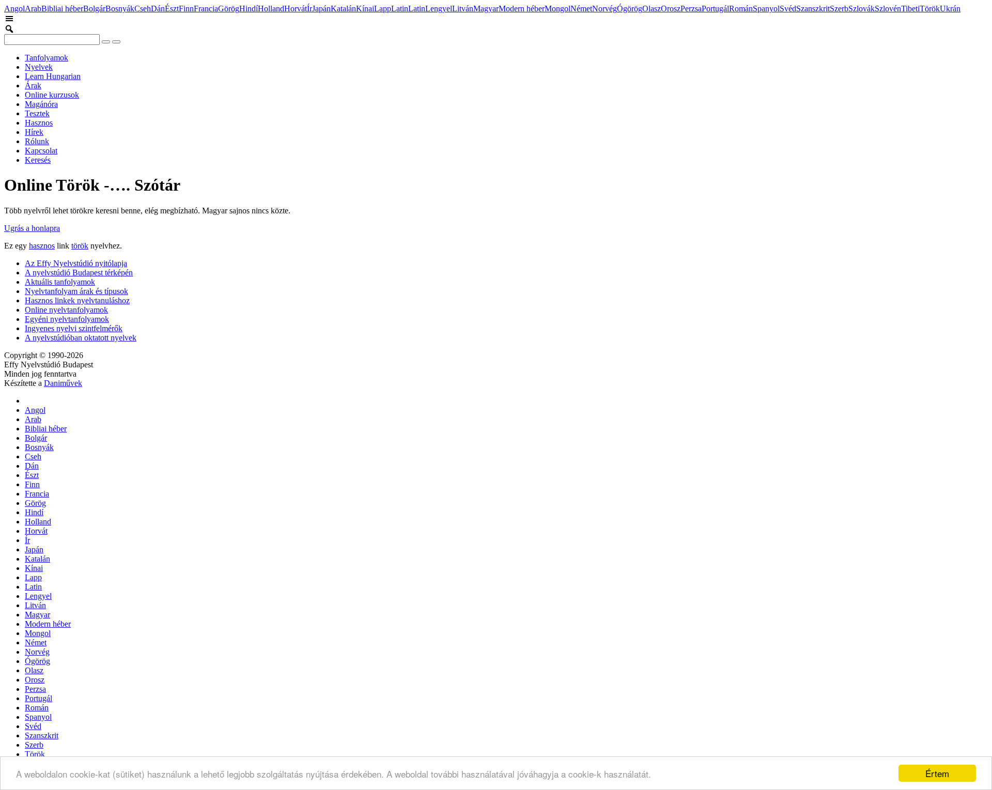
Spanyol (766, 8)
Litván (462, 8)
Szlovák (861, 8)
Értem (937, 773)
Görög (228, 8)
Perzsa (691, 8)
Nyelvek (39, 67)
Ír (309, 8)
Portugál (715, 8)
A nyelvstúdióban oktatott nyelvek (80, 337)
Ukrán (950, 8)
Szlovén (888, 8)
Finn (186, 8)
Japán (321, 8)
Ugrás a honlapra (32, 228)
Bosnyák (119, 8)
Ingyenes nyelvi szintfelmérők (73, 328)
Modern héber (522, 8)
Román (741, 8)
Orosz (670, 8)
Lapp (382, 8)
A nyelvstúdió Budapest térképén (79, 272)
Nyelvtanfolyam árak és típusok (76, 291)
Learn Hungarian (53, 76)
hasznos (42, 245)
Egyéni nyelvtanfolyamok (67, 319)
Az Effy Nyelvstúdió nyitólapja (76, 263)
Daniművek (63, 383)
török (79, 245)
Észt (172, 8)
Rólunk (37, 141)
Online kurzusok (52, 94)
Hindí (248, 8)
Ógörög (629, 8)
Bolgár (94, 8)
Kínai (365, 8)
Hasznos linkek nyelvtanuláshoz (77, 300)
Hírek (34, 132)
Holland (271, 8)
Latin (399, 8)
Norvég (604, 8)
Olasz (651, 8)
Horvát (295, 8)
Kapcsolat (41, 150)
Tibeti (910, 8)
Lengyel (438, 8)
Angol (14, 8)
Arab (33, 8)
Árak (33, 85)
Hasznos (39, 122)
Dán (158, 8)
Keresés (38, 160)
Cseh (142, 8)
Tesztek (37, 113)
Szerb (839, 8)
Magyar (486, 8)
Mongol (557, 8)
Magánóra (41, 104)
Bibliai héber (62, 8)
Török (930, 8)
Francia (206, 8)
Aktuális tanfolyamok (60, 281)
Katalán (343, 8)
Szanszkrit (813, 8)
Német (581, 8)
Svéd (788, 8)
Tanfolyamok (46, 57)
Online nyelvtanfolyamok (66, 309)
